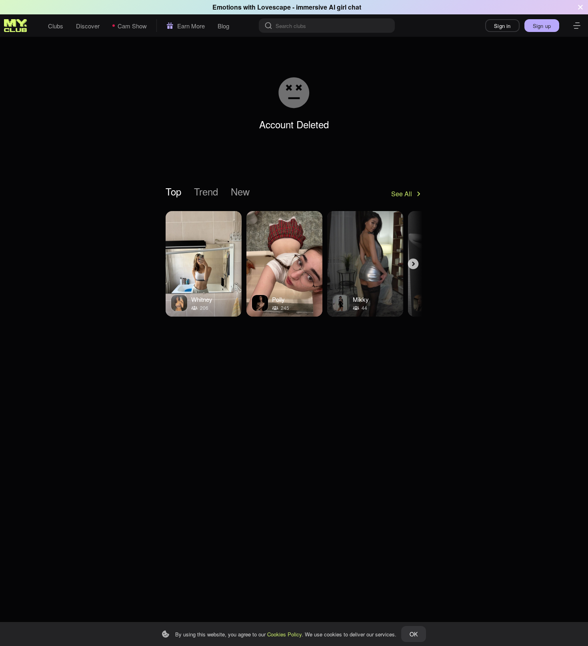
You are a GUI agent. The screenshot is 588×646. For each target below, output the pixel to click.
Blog (223, 26)
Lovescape (274, 7)
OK (414, 634)
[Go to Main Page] (15, 25)
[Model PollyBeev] (284, 264)
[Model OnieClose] (365, 264)
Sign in (502, 26)
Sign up (542, 26)
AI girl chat (345, 7)
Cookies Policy (284, 634)
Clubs (55, 26)
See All (401, 193)
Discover (88, 26)
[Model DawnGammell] (204, 264)
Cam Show (132, 26)
